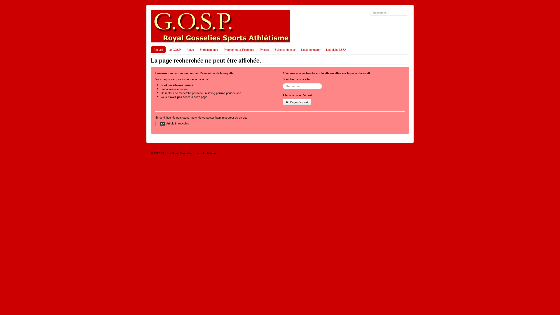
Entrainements (209, 49)
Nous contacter (310, 49)
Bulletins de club (285, 49)
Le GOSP (175, 49)
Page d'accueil (298, 102)
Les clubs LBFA (336, 49)
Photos (264, 49)
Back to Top (401, 153)
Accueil (158, 49)
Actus (190, 49)
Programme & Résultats (239, 49)
